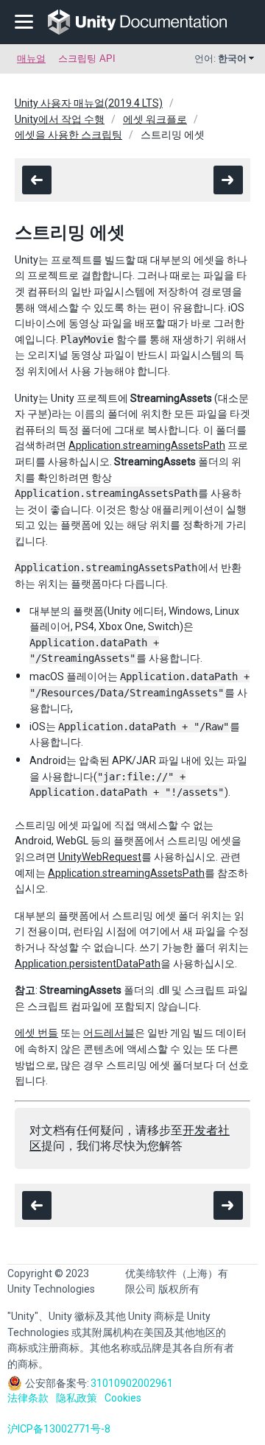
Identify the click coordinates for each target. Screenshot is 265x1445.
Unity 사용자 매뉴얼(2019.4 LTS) (89, 103)
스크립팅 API (87, 58)
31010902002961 (132, 1383)
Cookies (123, 1398)
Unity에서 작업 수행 (60, 119)
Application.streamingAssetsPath (146, 445)
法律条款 (28, 1398)
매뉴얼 (31, 58)
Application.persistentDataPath (87, 963)
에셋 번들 (36, 1033)
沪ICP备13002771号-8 (58, 1429)
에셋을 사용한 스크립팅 (68, 135)
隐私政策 (76, 1398)
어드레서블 (109, 1033)
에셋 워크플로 (155, 119)
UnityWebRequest (99, 857)
